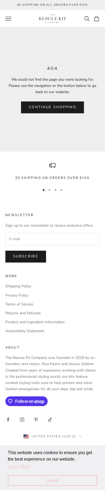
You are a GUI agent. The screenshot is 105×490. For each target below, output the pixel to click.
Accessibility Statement (24, 331)
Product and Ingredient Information (35, 322)
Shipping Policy (18, 286)
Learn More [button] (19, 466)
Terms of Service (19, 304)
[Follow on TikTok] (50, 419)
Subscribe (25, 256)
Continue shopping (52, 107)
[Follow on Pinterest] (36, 419)
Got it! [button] (52, 480)
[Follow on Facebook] (8, 419)
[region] (52, 171)
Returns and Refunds (23, 313)
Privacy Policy (16, 295)
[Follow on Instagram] (22, 419)
